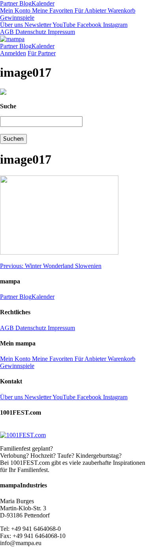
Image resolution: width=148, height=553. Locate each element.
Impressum (60, 31)
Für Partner (42, 53)
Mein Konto (15, 10)
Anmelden (13, 53)
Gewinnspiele (17, 17)
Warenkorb (120, 10)
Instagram (114, 24)
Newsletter (37, 24)
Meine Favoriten (51, 10)
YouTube (63, 24)
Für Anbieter (89, 10)
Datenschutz (30, 31)
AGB (7, 31)
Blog (25, 3)
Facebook (88, 24)
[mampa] (12, 39)
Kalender (43, 3)
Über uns (11, 24)
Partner (9, 3)
